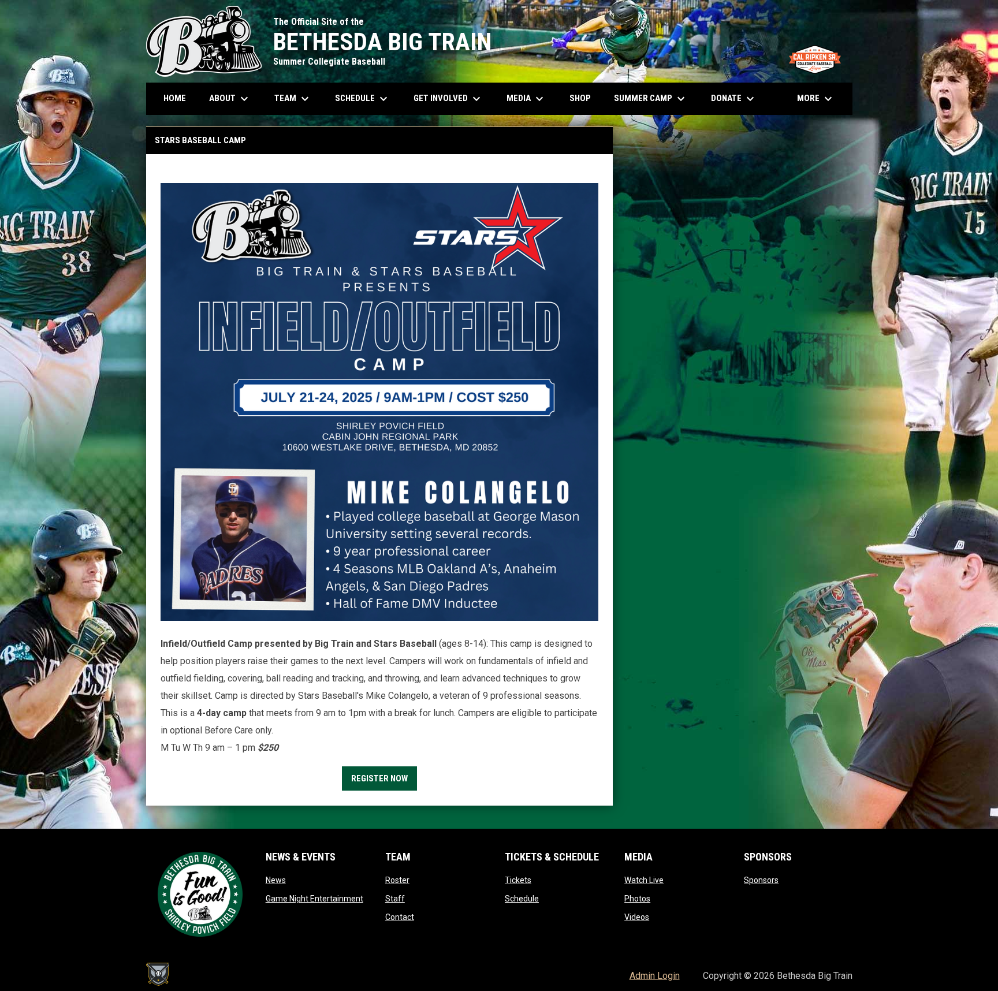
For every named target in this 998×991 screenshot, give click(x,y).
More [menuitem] (816, 99)
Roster (397, 880)
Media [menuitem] (526, 99)
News (276, 880)
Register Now (379, 778)
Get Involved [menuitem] (448, 99)
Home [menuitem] (174, 98)
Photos (637, 898)
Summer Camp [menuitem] (651, 99)
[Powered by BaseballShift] (157, 974)
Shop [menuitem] (584, 97)
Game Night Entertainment (314, 898)
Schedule (522, 898)
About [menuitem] (230, 99)
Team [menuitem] (293, 99)
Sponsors (761, 880)
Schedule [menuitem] (367, 99)
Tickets (518, 880)
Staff (395, 898)
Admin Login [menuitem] (655, 975)
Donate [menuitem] (734, 99)
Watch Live (644, 880)
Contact (399, 917)
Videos (636, 917)
